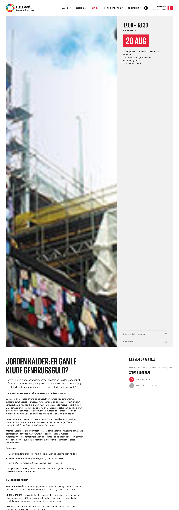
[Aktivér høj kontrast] (146, 8)
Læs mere (128, 341)
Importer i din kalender (134, 334)
